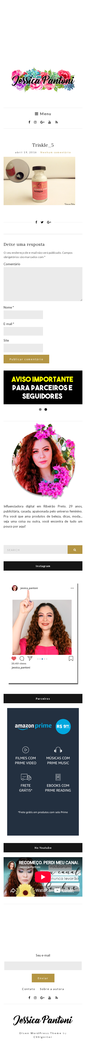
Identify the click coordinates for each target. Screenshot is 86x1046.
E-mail (9, 324)
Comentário (12, 264)
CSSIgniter (43, 1036)
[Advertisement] (43, 36)
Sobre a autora (52, 988)
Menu (45, 114)
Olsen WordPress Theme (40, 1033)
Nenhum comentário (55, 152)
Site (6, 340)
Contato (28, 988)
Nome (9, 307)
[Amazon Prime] (43, 771)
